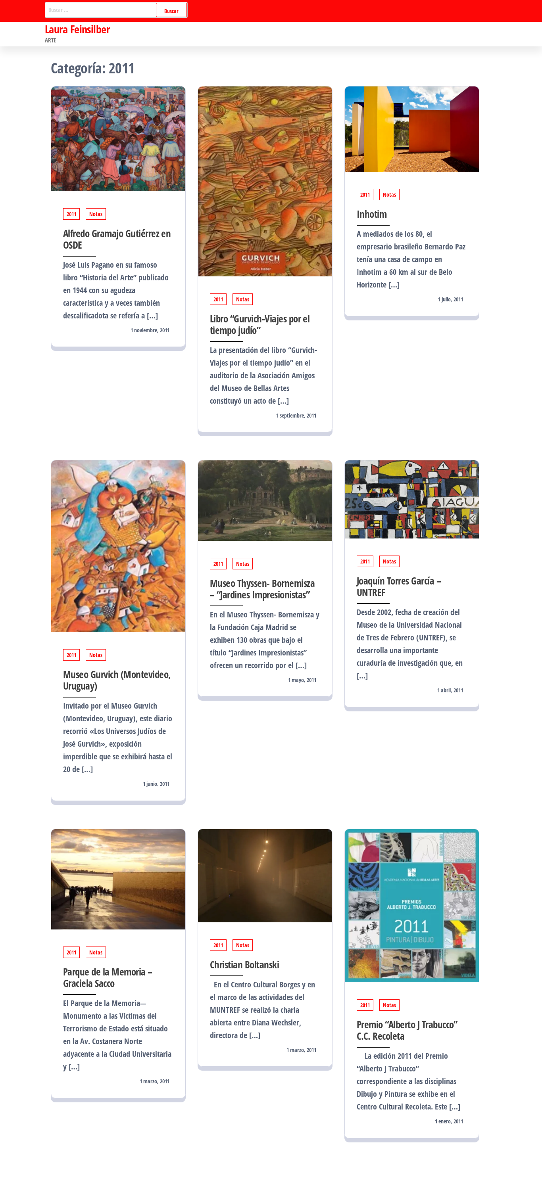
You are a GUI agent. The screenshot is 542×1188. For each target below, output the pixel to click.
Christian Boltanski (244, 964)
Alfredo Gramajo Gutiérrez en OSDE (117, 238)
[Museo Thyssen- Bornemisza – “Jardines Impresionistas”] (265, 499)
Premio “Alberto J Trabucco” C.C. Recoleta (407, 1029)
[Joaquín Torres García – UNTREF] (412, 498)
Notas (95, 214)
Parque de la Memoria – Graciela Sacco (107, 977)
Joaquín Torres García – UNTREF (399, 586)
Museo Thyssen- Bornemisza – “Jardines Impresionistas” (262, 588)
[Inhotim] (412, 128)
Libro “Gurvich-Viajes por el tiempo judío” (259, 324)
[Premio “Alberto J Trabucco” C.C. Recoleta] (412, 904)
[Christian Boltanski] (265, 875)
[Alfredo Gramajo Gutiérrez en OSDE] (118, 137)
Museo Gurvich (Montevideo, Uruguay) (117, 679)
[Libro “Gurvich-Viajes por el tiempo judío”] (265, 180)
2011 (71, 214)
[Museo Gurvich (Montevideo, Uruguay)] (118, 545)
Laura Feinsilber (77, 28)
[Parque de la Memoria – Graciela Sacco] (118, 878)
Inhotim (371, 213)
